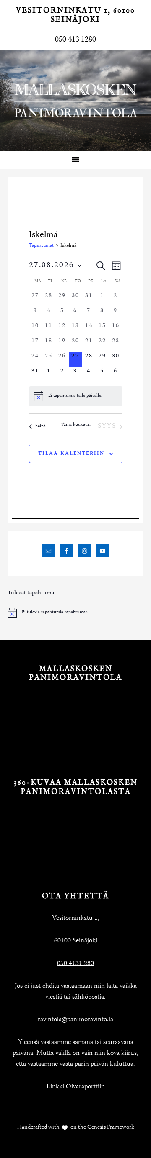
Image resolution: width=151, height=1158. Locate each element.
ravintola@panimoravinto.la (75, 1020)
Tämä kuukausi (76, 425)
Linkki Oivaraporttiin (76, 1087)
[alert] (75, 396)
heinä (40, 426)
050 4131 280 (75, 963)
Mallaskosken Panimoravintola (75, 100)
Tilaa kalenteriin (71, 454)
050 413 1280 (75, 40)
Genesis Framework (110, 1127)
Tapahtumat (41, 246)
